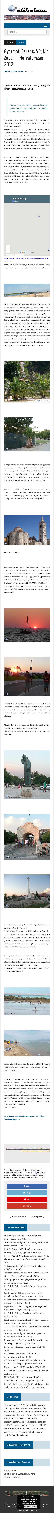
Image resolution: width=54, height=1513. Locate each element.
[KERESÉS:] (26, 31)
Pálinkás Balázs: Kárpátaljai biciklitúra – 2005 (25, 1360)
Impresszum (10, 1470)
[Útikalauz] (27, 8)
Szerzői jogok (10, 1473)
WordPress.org (12, 1477)
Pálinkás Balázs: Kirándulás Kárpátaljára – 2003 (26, 1383)
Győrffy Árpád (24, 1510)
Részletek (33, 1504)
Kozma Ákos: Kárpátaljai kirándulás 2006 (23, 1363)
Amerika (9, 1506)
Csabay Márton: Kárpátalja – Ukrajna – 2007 (25, 1387)
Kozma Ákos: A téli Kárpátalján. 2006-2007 (24, 1367)
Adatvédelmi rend (26, 1473)
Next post (37, 1216)
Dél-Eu (6, 1504)
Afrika (45, 1504)
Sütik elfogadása (30, 1506)
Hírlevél (42, 1506)
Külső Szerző (17, 71)
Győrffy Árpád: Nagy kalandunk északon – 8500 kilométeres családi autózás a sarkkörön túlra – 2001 (26, 1259)
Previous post (19, 1216)
